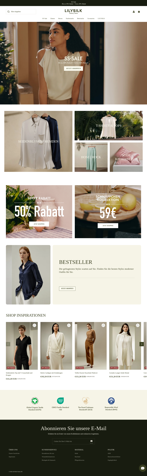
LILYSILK (101, 18)
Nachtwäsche (70, 18)
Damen (52, 18)
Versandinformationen (48, 457)
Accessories (90, 18)
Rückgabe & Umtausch (48, 460)
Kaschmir (77, 457)
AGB (109, 453)
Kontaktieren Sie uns (48, 453)
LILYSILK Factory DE (17, 471)
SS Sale (44, 18)
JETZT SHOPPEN (73, 68)
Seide (76, 453)
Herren (60, 18)
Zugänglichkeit (112, 460)
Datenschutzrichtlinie (114, 457)
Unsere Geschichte (14, 453)
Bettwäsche (80, 18)
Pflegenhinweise (79, 460)
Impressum (12, 457)
